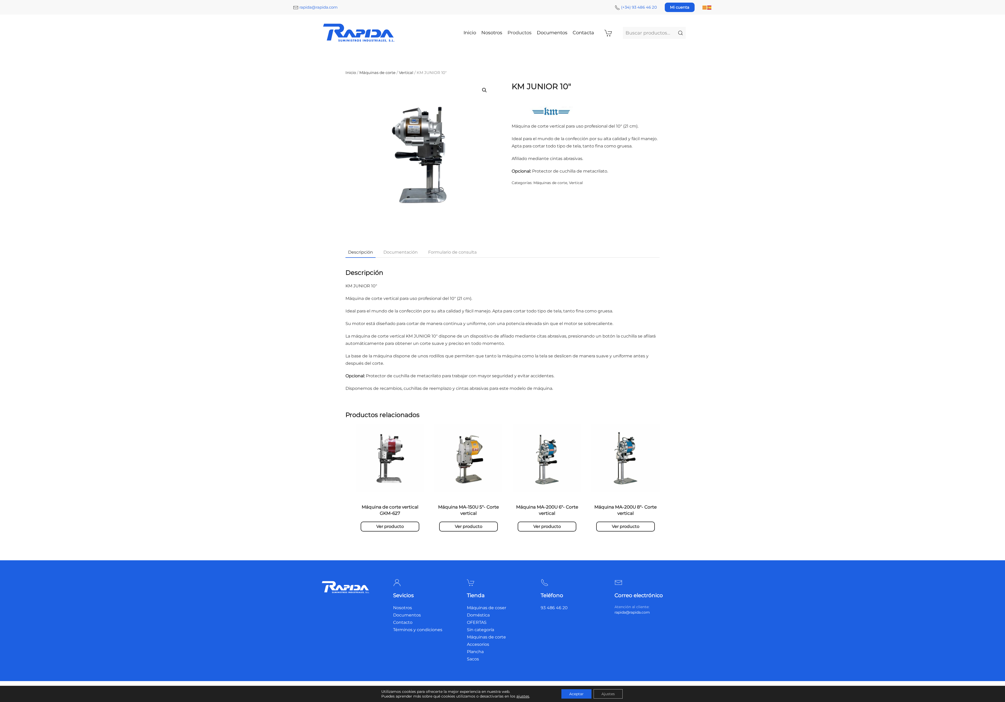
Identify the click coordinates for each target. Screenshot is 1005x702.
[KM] (551, 111)
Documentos (552, 33)
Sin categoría (480, 629)
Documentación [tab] (400, 252)
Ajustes (608, 694)
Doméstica (478, 615)
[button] (484, 90)
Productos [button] (519, 33)
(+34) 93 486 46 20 (639, 7)
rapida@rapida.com (318, 7)
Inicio (470, 33)
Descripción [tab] (360, 252)
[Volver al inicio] (359, 33)
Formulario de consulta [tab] (452, 252)
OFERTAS (477, 622)
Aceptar (576, 694)
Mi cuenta (679, 7)
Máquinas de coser (486, 607)
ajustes (522, 696)
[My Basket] (608, 33)
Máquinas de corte (377, 72)
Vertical (406, 72)
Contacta (583, 33)
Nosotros (491, 33)
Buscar (680, 33)
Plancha (475, 651)
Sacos (473, 659)
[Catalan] (704, 7)
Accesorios (478, 644)
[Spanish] (709, 7)
